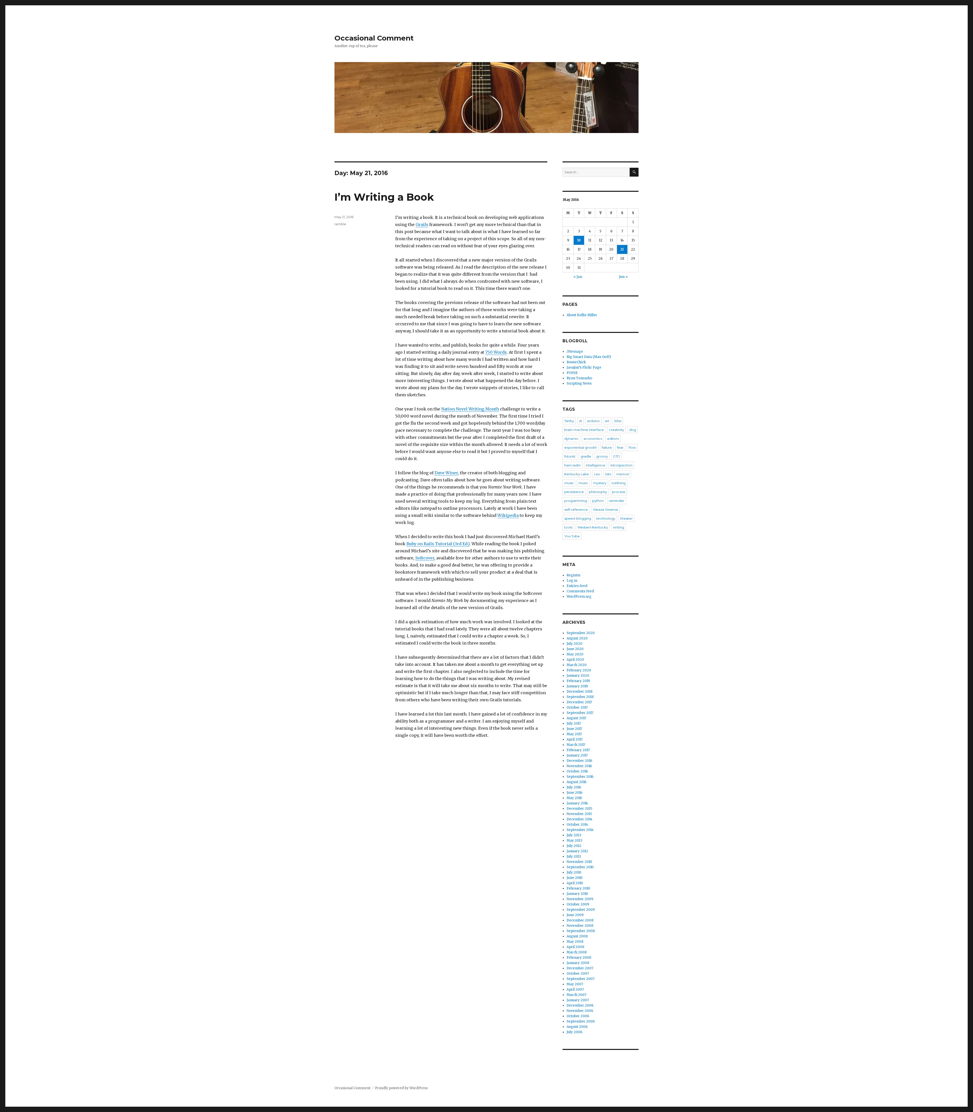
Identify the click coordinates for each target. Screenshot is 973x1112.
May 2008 (575, 941)
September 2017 (580, 713)
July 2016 (574, 787)
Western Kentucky (592, 527)
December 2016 (579, 761)
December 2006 (580, 1005)
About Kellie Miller (582, 315)
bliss (617, 421)
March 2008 (577, 952)
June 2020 (575, 649)
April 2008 (575, 947)
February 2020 (579, 670)
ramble (340, 224)
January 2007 (578, 1000)
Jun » (623, 277)
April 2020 (575, 659)
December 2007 (580, 968)
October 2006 (578, 1016)
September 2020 (581, 633)
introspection (621, 465)
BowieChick (576, 362)
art (607, 421)
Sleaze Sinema (605, 509)
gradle (586, 456)
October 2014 (577, 824)
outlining (618, 483)
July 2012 (574, 846)
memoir (622, 474)
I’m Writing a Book (384, 197)
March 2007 (576, 995)
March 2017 (576, 745)
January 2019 (577, 686)
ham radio (572, 465)
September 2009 (581, 910)
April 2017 (575, 739)
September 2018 (580, 697)
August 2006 (577, 1027)
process (618, 492)
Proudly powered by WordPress (401, 1088)
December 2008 (580, 920)
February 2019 (578, 681)
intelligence (595, 465)
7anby (569, 421)
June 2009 (575, 915)
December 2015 (579, 808)
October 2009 (578, 904)
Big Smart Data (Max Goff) (589, 357)
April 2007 (575, 989)
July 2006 (574, 1032)
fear (620, 447)
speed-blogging (577, 518)
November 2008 (580, 925)
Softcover (424, 557)
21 (622, 249)
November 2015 (579, 814)
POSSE (572, 373)
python (598, 501)
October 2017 (577, 707)
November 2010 (579, 862)
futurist (569, 456)
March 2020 (577, 665)
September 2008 (581, 931)
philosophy (598, 492)
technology (605, 518)
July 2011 (574, 856)
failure (607, 447)
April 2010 (575, 883)
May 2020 (575, 654)
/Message (575, 351)
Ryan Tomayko (579, 378)
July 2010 (574, 872)
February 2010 (578, 888)
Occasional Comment (374, 38)
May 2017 (574, 734)
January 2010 (577, 894)
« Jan (577, 277)
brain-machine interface (584, 430)
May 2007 (575, 984)
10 (579, 240)
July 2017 (574, 723)
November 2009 (580, 899)
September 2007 (580, 979)
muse (568, 483)
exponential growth (580, 447)
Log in (572, 580)
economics (593, 439)
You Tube (572, 536)
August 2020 (577, 638)
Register (574, 575)
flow (632, 447)
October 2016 (577, 771)
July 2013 (574, 835)
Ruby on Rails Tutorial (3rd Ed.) (438, 543)
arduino (593, 421)
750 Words (496, 352)
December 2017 (579, 702)
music (583, 483)
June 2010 (575, 878)
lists (608, 474)
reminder (616, 501)
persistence (574, 492)
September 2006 (581, 1021)
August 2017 (576, 718)
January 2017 (577, 755)
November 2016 (579, 766)
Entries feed (577, 586)
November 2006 (580, 1011)
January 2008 (578, 963)
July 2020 (574, 644)
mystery (599, 483)
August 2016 (576, 782)
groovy (602, 456)
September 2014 (580, 830)
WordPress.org (579, 596)
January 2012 (577, 851)
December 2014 (579, 819)
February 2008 (579, 957)
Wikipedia (508, 515)
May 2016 (574, 798)
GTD (616, 456)
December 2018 (579, 691)
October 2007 (578, 973)
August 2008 (577, 936)
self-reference (576, 509)
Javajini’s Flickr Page (584, 367)
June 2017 (574, 729)
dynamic (571, 439)
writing (618, 527)
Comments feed (580, 591)
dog (632, 430)
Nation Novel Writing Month (470, 408)
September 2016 (580, 777)
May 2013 (574, 840)
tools (568, 527)
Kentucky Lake (576, 474)
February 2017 (578, 750)
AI (580, 421)
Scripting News (579, 383)
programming (575, 501)
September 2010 (580, 867)
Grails (422, 224)
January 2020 (578, 675)
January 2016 (577, 803)
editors (613, 439)
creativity (616, 430)
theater (626, 518)
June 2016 (574, 792)
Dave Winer (446, 472)
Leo (597, 474)
